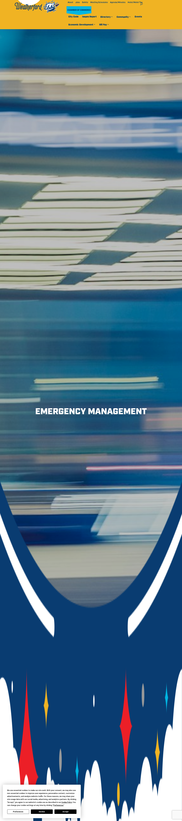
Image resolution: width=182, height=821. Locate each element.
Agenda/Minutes (117, 2)
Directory (105, 17)
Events (138, 17)
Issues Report (89, 17)
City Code (73, 17)
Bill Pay (103, 25)
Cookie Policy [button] (66, 802)
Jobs (77, 2)
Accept (66, 812)
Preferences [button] (58, 805)
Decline (42, 812)
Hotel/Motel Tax (135, 2)
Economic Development (80, 25)
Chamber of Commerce (79, 10)
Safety (85, 2)
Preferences (18, 812)
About (70, 2)
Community (123, 17)
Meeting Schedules (99, 2)
